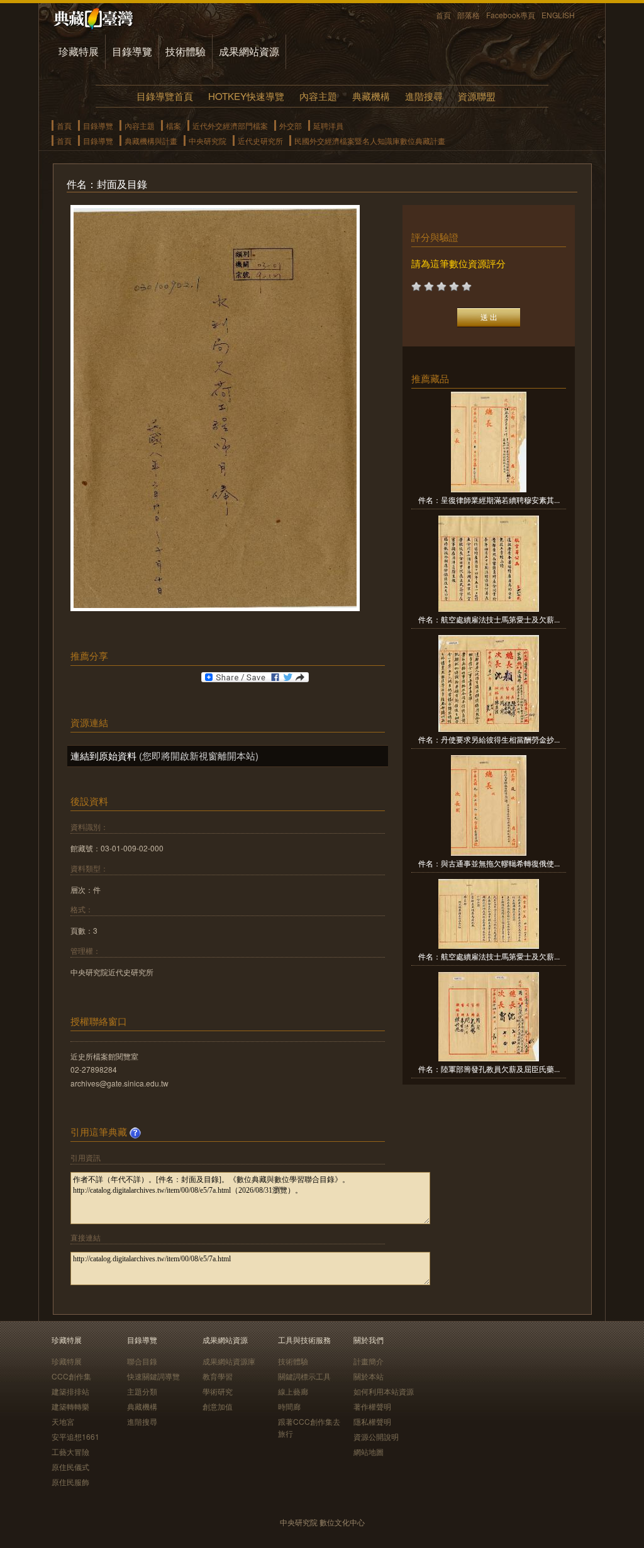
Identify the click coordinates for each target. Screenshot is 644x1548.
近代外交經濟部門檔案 (230, 125)
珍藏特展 (78, 51)
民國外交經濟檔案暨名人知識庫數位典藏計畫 (369, 140)
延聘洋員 (328, 125)
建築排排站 (70, 1391)
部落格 (468, 14)
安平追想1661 (75, 1436)
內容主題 (318, 95)
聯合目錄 (142, 1361)
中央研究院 (207, 140)
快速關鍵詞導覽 (153, 1376)
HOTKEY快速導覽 (246, 95)
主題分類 (142, 1391)
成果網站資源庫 (229, 1361)
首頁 (443, 14)
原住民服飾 (70, 1481)
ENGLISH (558, 14)
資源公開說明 (376, 1436)
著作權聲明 (372, 1406)
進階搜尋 (424, 95)
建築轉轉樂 (70, 1406)
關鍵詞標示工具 (304, 1376)
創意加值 (218, 1406)
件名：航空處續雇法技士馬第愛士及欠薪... (489, 619)
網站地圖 (368, 1451)
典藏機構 (371, 95)
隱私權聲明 (372, 1421)
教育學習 (218, 1376)
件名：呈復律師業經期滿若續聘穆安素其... (489, 499)
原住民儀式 (70, 1466)
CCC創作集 (71, 1376)
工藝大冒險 (70, 1451)
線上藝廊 (293, 1391)
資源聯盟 (477, 95)
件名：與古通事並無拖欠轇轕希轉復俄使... (489, 863)
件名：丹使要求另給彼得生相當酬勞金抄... (489, 739)
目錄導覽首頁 (164, 95)
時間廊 (289, 1406)
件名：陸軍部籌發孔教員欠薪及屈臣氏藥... (489, 1068)
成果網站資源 (249, 51)
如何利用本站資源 (383, 1391)
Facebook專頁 (510, 14)
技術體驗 (185, 51)
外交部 (290, 125)
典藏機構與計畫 (151, 140)
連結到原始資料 (103, 755)
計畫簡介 (368, 1361)
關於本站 (368, 1376)
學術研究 (218, 1391)
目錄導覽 (132, 51)
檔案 (173, 125)
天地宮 (63, 1421)
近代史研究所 (260, 140)
